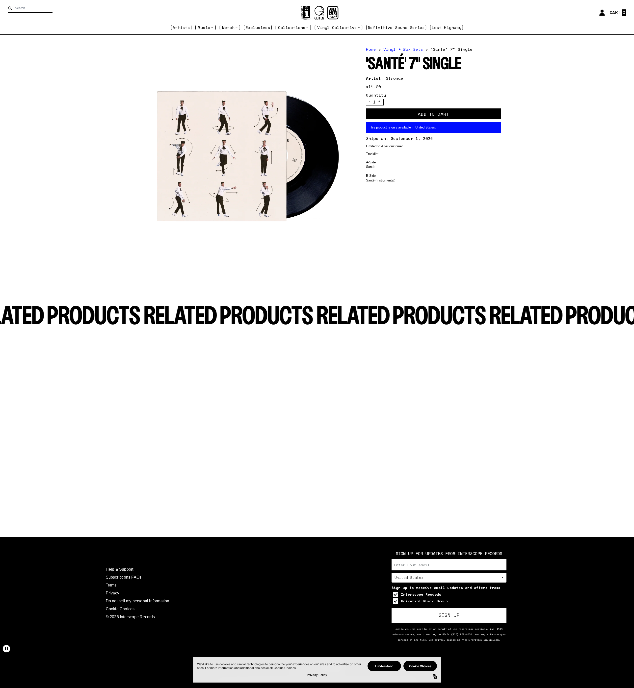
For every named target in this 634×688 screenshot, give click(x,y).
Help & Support (119, 569)
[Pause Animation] (6, 648)
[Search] (11, 8)
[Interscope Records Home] (317, 13)
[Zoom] (242, 158)
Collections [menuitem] (291, 27)
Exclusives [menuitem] (257, 27)
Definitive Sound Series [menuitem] (396, 27)
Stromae (394, 78)
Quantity (376, 95)
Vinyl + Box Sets (403, 49)
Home (371, 49)
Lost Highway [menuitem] (446, 27)
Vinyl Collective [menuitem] (337, 27)
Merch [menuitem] (228, 27)
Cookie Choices (120, 609)
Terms (111, 585)
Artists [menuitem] (181, 27)
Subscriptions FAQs (124, 577)
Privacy (112, 593)
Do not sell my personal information (137, 601)
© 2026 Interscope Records (130, 617)
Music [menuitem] (204, 27)
